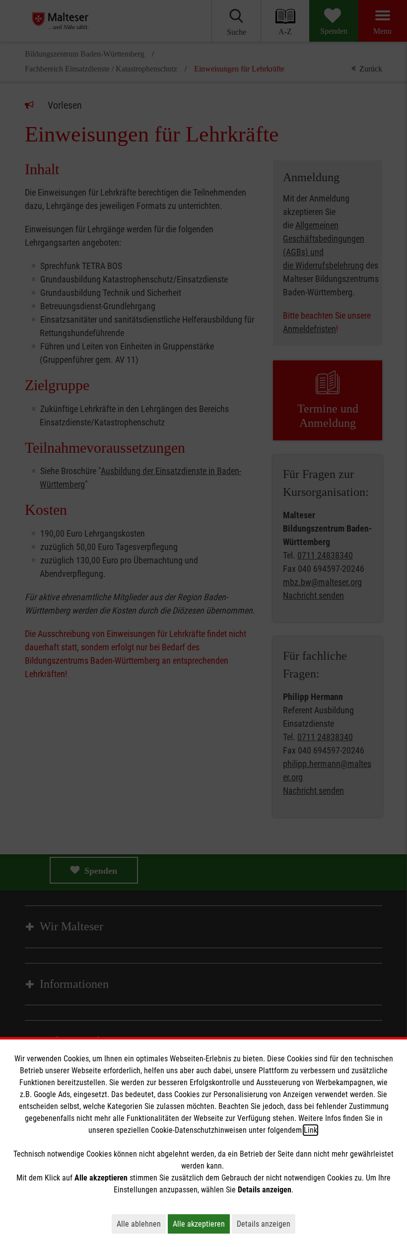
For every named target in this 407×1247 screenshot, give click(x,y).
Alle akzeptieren (201, 1224)
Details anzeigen (266, 1224)
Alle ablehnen (141, 1224)
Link (310, 1130)
